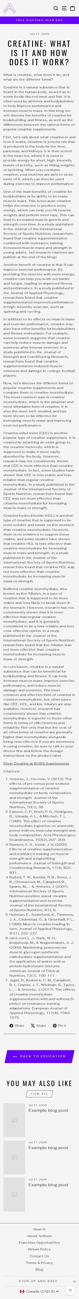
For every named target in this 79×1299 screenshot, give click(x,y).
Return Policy (39, 1249)
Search (40, 1229)
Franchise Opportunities (39, 1243)
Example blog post (48, 1110)
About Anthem (39, 1236)
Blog (39, 1269)
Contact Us (39, 1256)
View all (39, 1093)
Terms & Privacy (39, 1263)
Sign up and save (38, 1281)
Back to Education (42, 1056)
